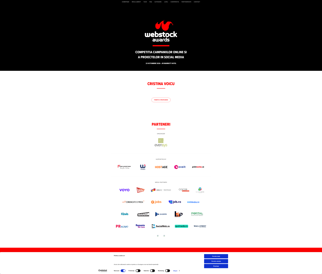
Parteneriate (186, 2)
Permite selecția (216, 261)
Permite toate (216, 256)
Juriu (166, 2)
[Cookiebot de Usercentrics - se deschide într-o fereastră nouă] (102, 270)
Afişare (175, 270)
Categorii (158, 2)
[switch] (138, 270)
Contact (197, 2)
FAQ (150, 2)
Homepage (125, 2)
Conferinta (175, 2)
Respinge (216, 266)
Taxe (145, 2)
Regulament (136, 2)
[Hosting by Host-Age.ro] (161, 171)
